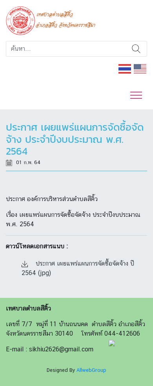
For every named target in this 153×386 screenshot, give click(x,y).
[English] (140, 68)
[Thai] (125, 68)
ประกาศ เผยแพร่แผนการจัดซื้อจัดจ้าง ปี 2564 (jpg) (78, 268)
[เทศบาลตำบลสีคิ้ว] (53, 20)
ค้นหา (136, 48)
